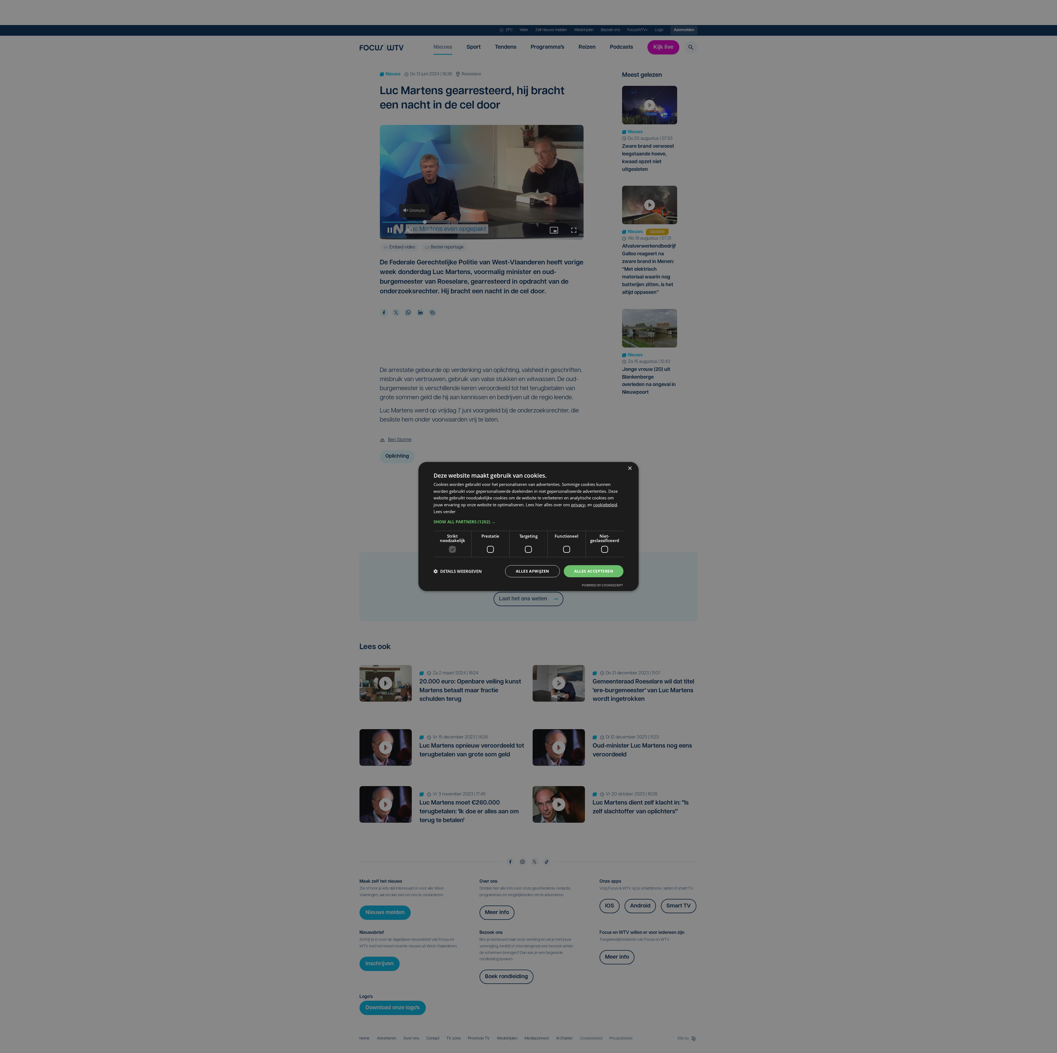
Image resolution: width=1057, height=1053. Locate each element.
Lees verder (445, 511)
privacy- (578, 504)
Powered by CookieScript (602, 585)
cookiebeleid (605, 504)
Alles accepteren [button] (593, 571)
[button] (528, 521)
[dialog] (528, 526)
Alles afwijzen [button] (532, 571)
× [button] (630, 468)
